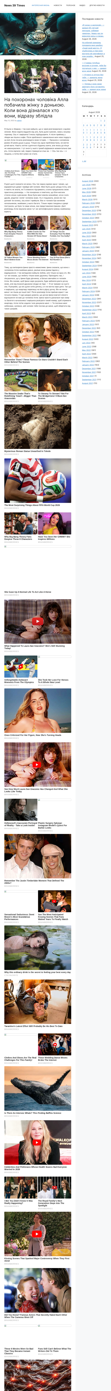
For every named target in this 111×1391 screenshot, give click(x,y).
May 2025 (86, 236)
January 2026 (88, 207)
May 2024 (86, 280)
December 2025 (89, 210)
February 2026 (88, 203)
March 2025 (87, 244)
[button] (37, 34)
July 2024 (86, 273)
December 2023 (89, 299)
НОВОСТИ (58, 5)
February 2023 (88, 321)
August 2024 (87, 269)
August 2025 (87, 225)
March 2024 (87, 288)
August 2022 (87, 339)
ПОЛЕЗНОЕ (70, 5)
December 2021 (89, 369)
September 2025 (89, 221)
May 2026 (86, 192)
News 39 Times (14, 5)
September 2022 (89, 335)
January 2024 (88, 295)
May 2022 (86, 350)
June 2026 (86, 188)
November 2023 (89, 302)
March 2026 (87, 199)
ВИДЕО (82, 5)
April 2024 (86, 284)
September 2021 (89, 380)
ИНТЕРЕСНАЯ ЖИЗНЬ (40, 5)
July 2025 (86, 229)
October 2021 (88, 376)
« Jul (84, 161)
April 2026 (86, 196)
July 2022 (86, 343)
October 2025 (88, 218)
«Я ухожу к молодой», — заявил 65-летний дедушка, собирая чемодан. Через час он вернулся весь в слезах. (93, 30)
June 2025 (86, 232)
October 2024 (88, 262)
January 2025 (88, 251)
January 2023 (88, 324)
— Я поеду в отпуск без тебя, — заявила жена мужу (92, 77)
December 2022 (89, 328)
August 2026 (87, 181)
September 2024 (89, 266)
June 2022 (86, 346)
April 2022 (86, 354)
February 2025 (88, 247)
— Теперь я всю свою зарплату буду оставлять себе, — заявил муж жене (94, 86)
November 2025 (89, 214)
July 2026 (86, 185)
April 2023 (86, 313)
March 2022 (87, 357)
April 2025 (86, 240)
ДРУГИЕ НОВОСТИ (97, 5)
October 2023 (88, 306)
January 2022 (88, 365)
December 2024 (89, 255)
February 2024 (88, 291)
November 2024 (89, 258)
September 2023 (89, 310)
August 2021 (87, 383)
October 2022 (88, 332)
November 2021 (89, 372)
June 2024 (86, 277)
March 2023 (87, 317)
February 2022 (88, 361)
